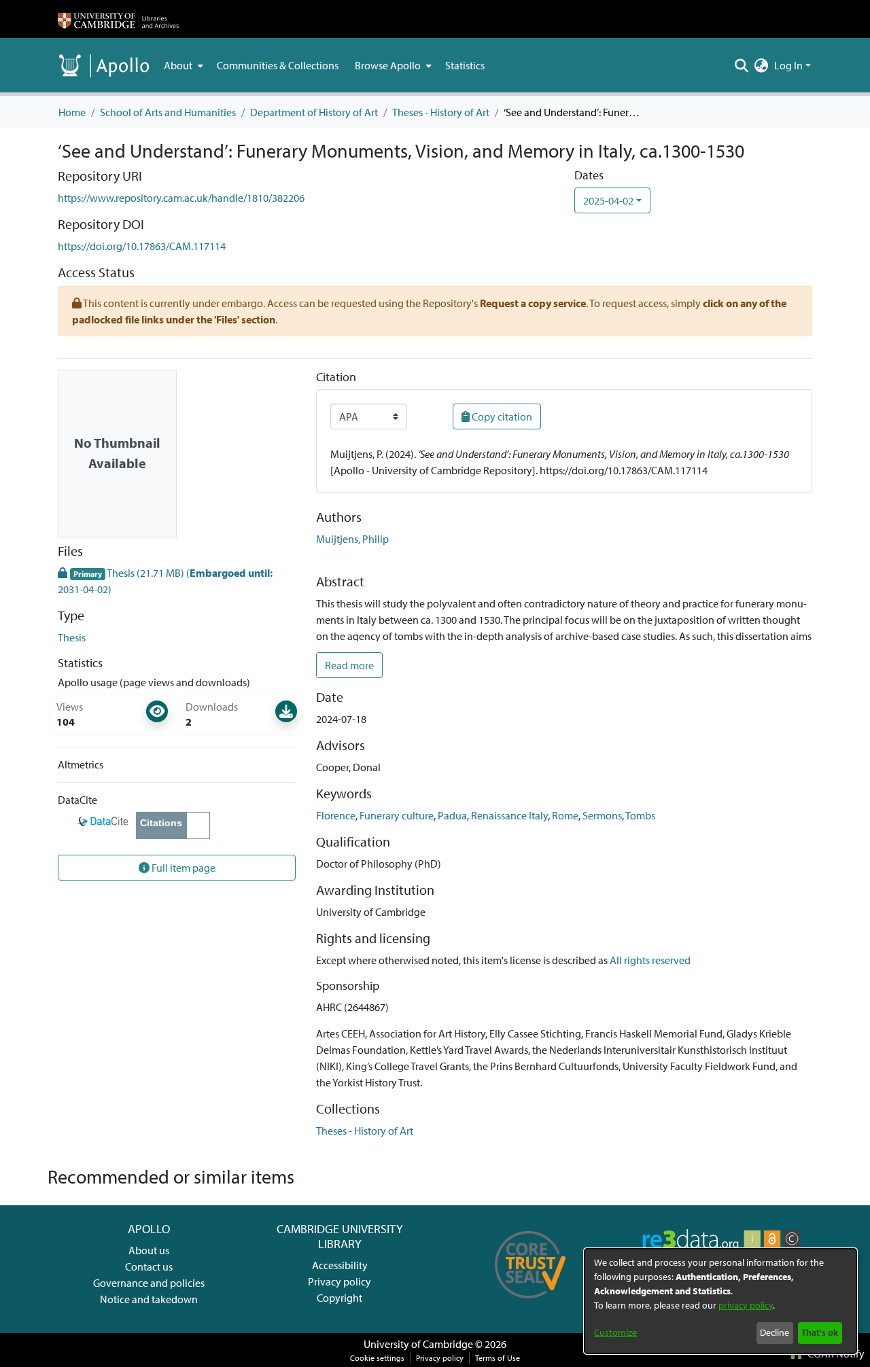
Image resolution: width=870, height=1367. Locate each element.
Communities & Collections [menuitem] (277, 65)
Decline (774, 1332)
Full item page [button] (182, 867)
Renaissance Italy (509, 815)
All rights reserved (650, 960)
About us (148, 1250)
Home (72, 112)
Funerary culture (397, 815)
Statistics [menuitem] (465, 65)
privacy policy (745, 1305)
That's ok (819, 1332)
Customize (615, 1332)
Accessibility (340, 1265)
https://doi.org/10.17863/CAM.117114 (142, 246)
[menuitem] (182, 65)
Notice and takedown (149, 1299)
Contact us (149, 1266)
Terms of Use (497, 1358)
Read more (349, 665)
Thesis (72, 637)
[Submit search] (741, 65)
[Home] (118, 19)
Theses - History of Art (440, 112)
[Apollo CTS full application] (530, 1303)
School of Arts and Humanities (168, 112)
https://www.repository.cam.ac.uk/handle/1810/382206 (181, 198)
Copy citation (501, 416)
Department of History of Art (314, 112)
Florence (335, 815)
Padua (452, 815)
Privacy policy (339, 1281)
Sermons (602, 815)
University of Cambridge (418, 1344)
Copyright (339, 1297)
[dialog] (720, 1301)
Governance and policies (149, 1283)
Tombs (640, 815)
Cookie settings (377, 1358)
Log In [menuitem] (788, 65)
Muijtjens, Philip (352, 539)
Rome (565, 815)
